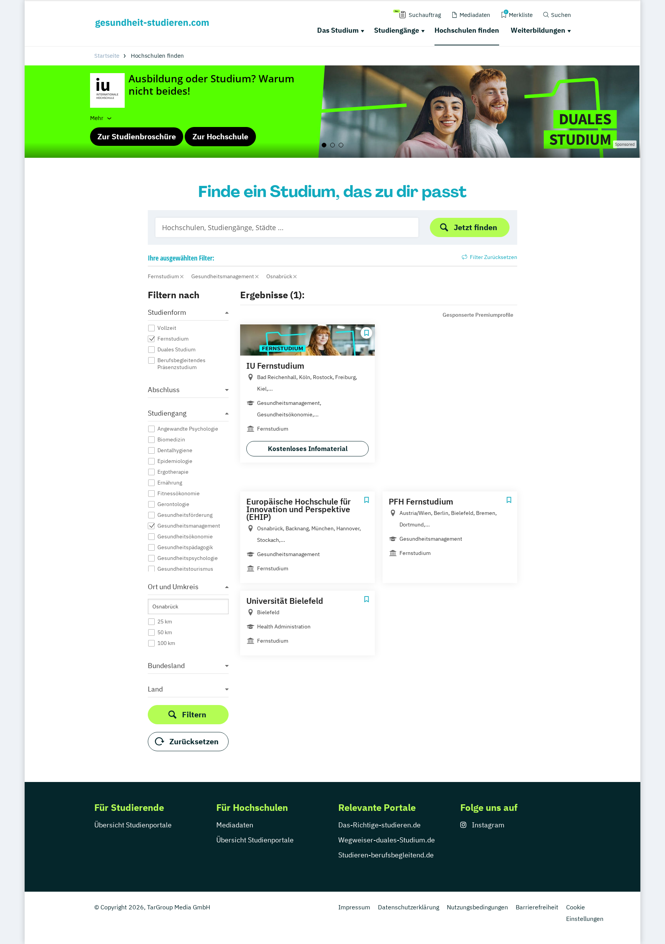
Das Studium (338, 30)
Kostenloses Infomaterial (308, 448)
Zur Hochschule (220, 136)
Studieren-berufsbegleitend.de (386, 854)
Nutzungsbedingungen (477, 907)
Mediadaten (234, 824)
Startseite (106, 55)
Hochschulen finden (466, 30)
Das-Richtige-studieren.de (379, 824)
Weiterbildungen (538, 30)
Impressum (354, 907)
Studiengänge (396, 30)
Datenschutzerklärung (408, 907)
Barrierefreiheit (537, 907)
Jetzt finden (475, 227)
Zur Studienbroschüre (136, 136)
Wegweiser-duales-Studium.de (386, 839)
